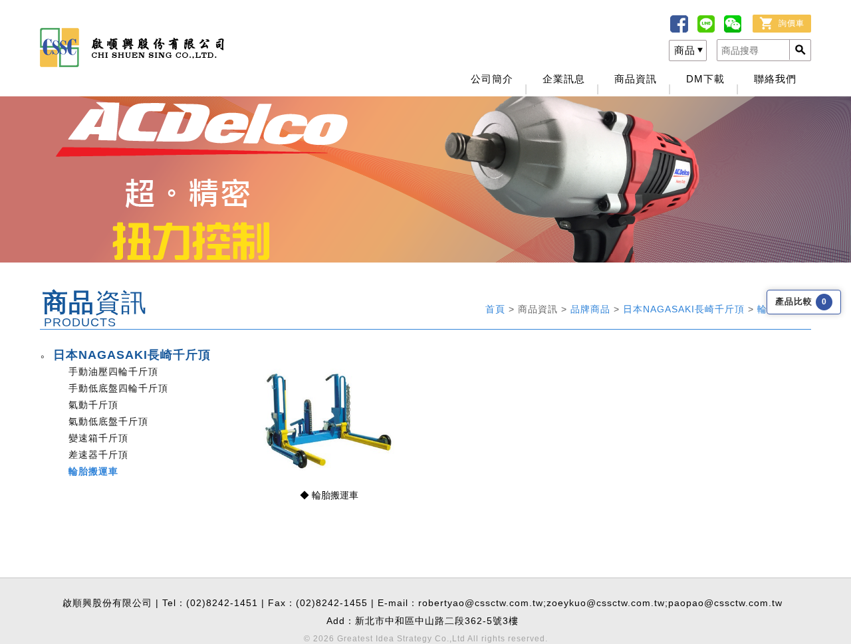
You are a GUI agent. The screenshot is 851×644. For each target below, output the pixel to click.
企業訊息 (564, 78)
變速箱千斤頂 (98, 438)
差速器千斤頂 (98, 454)
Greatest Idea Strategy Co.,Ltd (401, 638)
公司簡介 (492, 78)
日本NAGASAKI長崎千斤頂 (685, 309)
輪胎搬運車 (93, 471)
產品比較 (801, 301)
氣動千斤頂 (93, 404)
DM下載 (705, 78)
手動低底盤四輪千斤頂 (118, 388)
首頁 (497, 309)
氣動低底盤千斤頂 (108, 421)
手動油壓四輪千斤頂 (113, 371)
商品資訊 (635, 78)
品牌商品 (592, 309)
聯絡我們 (775, 78)
